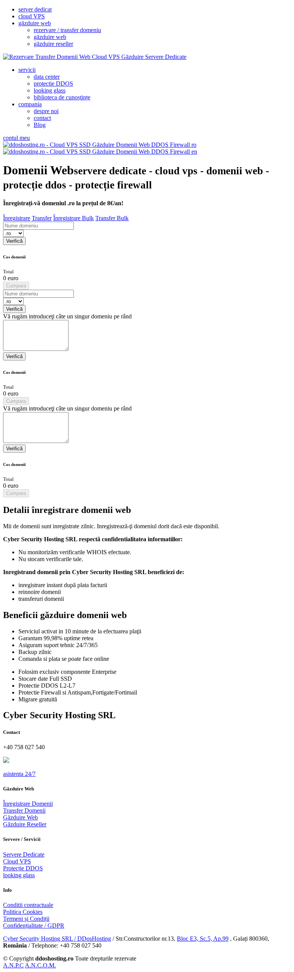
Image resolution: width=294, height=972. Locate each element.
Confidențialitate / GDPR (33, 925)
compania (30, 104)
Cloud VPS (17, 861)
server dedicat (35, 9)
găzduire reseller (53, 44)
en (193, 151)
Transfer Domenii (24, 810)
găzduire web (34, 23)
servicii (27, 70)
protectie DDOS (53, 83)
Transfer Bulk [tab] (112, 218)
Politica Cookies (22, 912)
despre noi (46, 111)
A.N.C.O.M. (40, 965)
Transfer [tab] (42, 218)
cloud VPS (31, 16)
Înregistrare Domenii (28, 803)
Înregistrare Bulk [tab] (73, 218)
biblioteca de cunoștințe (62, 97)
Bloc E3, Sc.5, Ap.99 (203, 938)
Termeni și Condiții (26, 918)
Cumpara (16, 286)
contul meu (16, 138)
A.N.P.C (13, 965)
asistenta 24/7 (19, 774)
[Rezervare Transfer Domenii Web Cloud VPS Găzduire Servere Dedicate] (94, 57)
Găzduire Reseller (24, 824)
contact (42, 118)
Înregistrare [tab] (16, 218)
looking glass (49, 90)
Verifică (14, 241)
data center (47, 76)
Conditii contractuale (28, 905)
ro (193, 144)
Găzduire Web (20, 817)
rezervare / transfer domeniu (67, 30)
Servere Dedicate (23, 854)
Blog (40, 125)
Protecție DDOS (23, 868)
